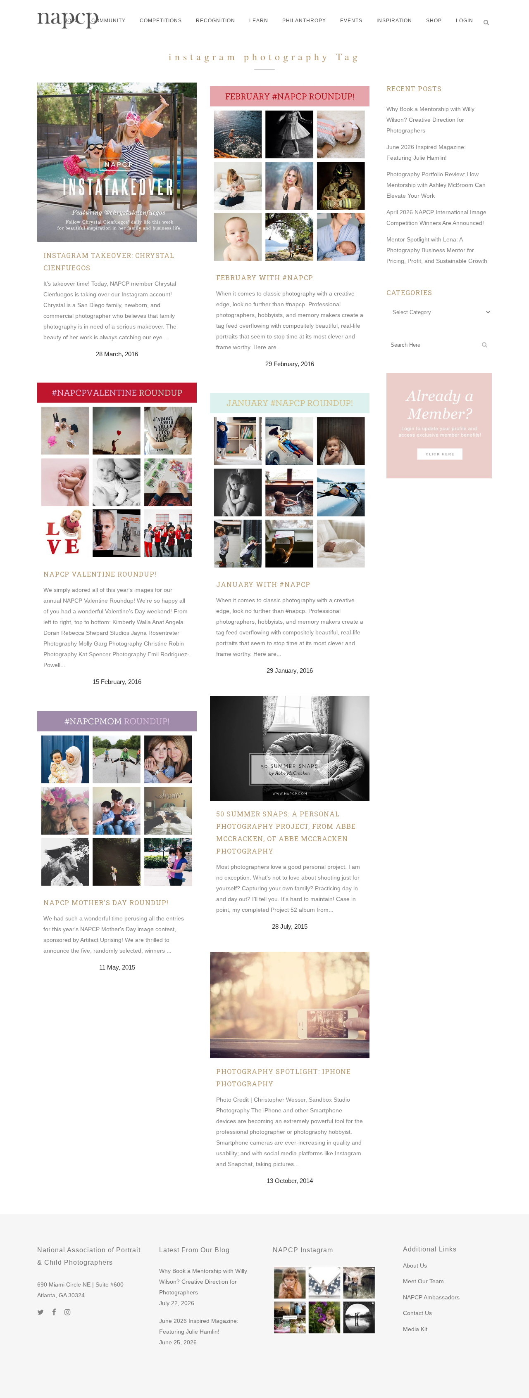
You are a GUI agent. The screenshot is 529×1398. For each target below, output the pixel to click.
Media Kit (415, 1329)
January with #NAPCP (263, 584)
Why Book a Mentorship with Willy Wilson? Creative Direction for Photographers (430, 120)
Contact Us (417, 1313)
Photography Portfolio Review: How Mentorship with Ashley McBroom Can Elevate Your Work (436, 185)
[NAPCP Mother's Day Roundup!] (117, 798)
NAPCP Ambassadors (431, 1297)
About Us (415, 1265)
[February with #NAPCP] (289, 174)
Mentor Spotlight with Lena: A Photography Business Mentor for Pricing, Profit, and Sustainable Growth (436, 250)
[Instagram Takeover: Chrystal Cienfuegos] (117, 162)
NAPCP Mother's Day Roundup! (106, 902)
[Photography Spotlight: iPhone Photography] (289, 1005)
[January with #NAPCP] (289, 480)
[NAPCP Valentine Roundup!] (117, 470)
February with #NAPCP (264, 277)
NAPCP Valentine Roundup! (100, 574)
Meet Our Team (423, 1281)
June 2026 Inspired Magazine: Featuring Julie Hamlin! (198, 1326)
